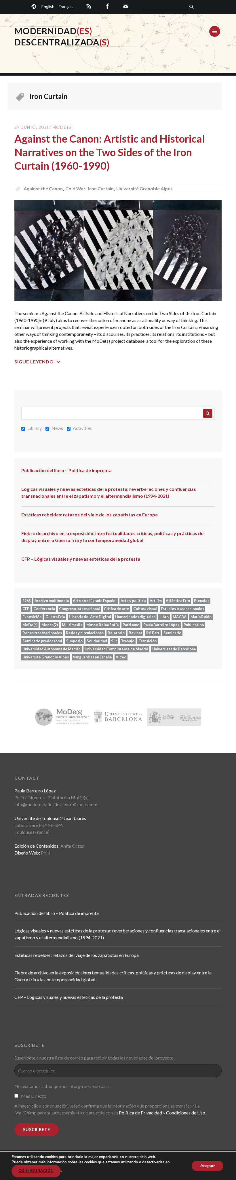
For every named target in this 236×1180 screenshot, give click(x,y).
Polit (45, 852)
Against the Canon (43, 188)
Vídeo (121, 657)
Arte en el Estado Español (95, 600)
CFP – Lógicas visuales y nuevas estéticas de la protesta (80, 559)
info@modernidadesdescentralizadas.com (55, 804)
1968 (26, 600)
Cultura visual (145, 608)
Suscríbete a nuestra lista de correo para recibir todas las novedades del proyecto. (94, 1057)
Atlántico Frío (178, 600)
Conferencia (44, 608)
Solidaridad (97, 641)
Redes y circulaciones (85, 633)
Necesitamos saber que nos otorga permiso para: (62, 1086)
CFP (25, 608)
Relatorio (116, 633)
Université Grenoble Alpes (144, 188)
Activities (82, 428)
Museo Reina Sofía (102, 624)
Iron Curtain (101, 188)
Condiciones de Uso (185, 1112)
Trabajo (127, 641)
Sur (114, 641)
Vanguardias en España (92, 657)
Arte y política (133, 600)
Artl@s (156, 600)
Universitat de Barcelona (174, 649)
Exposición (31, 616)
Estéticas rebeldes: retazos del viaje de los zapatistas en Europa (89, 514)
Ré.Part (152, 633)
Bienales (201, 600)
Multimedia (72, 624)
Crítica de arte (116, 608)
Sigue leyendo (34, 361)
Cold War (75, 188)
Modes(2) (49, 624)
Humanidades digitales (135, 616)
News (57, 428)
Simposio (74, 641)
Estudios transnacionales (182, 608)
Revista (135, 633)
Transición (147, 641)
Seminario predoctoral (42, 641)
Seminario (172, 633)
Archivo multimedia (52, 600)
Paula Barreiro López (161, 624)
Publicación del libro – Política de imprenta (66, 470)
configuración (36, 1170)
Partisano (131, 624)
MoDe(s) (62, 127)
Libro (164, 616)
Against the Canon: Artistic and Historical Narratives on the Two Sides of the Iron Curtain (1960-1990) (109, 152)
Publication (194, 624)
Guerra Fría (55, 616)
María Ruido (201, 616)
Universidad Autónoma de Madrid (51, 649)
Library (34, 428)
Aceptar (207, 1165)
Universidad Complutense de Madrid (116, 649)
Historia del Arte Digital (90, 616)
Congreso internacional (79, 608)
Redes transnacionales (42, 633)
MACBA (179, 616)
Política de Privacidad (140, 1112)
